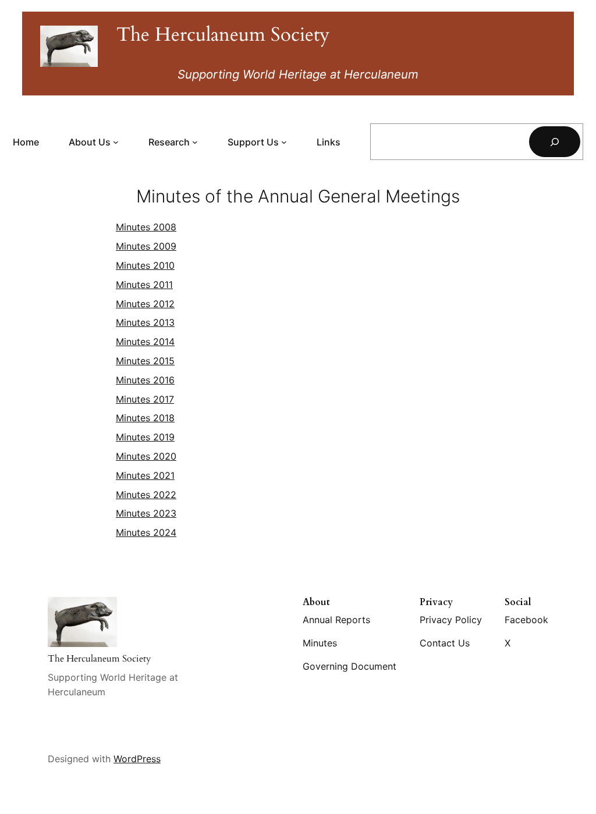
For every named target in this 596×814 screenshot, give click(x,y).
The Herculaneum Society (222, 35)
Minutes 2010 (145, 265)
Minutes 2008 (146, 227)
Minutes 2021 (145, 475)
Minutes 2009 (146, 246)
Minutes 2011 (144, 284)
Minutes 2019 (145, 437)
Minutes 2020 (146, 456)
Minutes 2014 (145, 341)
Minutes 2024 (146, 532)
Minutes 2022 (146, 494)
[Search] (554, 141)
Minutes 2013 (145, 322)
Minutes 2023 (146, 513)
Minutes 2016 (145, 380)
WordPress (137, 759)
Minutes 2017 (145, 399)
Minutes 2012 (145, 304)
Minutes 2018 (145, 418)
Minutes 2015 (145, 361)
